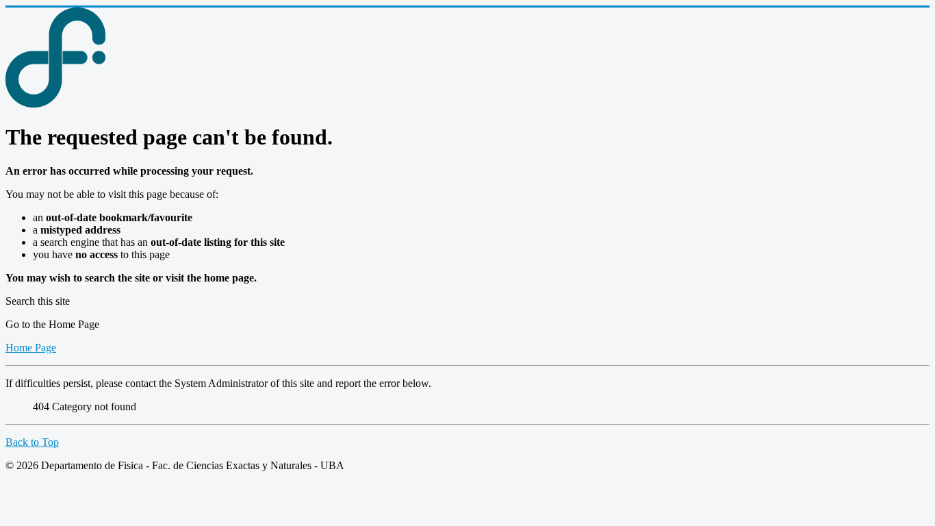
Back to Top (32, 442)
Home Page (30, 347)
